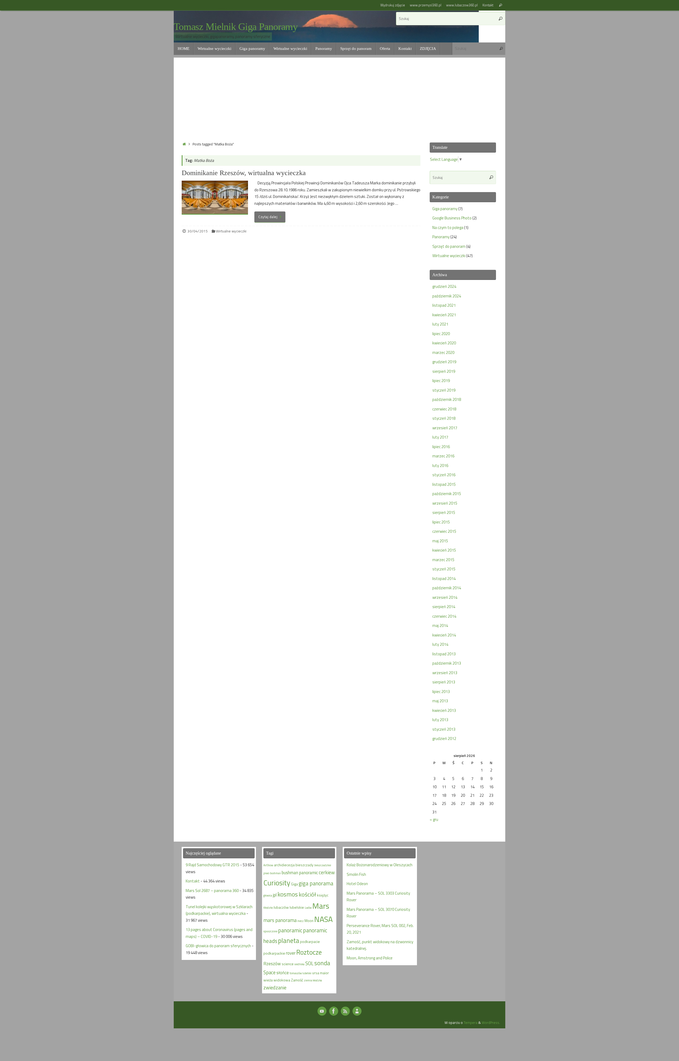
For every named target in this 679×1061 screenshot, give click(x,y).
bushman (275, 873)
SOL (309, 963)
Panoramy (441, 237)
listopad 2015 (444, 484)
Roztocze (309, 952)
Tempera (470, 1022)
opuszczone (270, 931)
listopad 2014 (444, 578)
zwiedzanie (274, 987)
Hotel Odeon (357, 884)
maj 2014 (440, 625)
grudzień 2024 (444, 286)
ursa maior (320, 973)
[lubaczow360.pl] (322, 1011)
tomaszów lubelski (300, 973)
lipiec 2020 (441, 334)
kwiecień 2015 (444, 550)
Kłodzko (268, 908)
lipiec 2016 (441, 447)
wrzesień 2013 (444, 673)
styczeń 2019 (443, 390)
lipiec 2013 (441, 691)
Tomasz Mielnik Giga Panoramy (236, 26)
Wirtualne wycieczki (231, 231)
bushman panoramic (300, 872)
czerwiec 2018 (444, 409)
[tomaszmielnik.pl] (333, 1011)
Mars (320, 906)
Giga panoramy (445, 209)
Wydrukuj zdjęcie (392, 5)
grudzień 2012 (444, 738)
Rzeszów (272, 963)
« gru (434, 819)
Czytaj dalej (267, 216)
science (288, 964)
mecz (300, 921)
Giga (294, 884)
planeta (288, 941)
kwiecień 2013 (444, 710)
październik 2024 (446, 296)
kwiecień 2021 (444, 315)
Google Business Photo (452, 218)
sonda (322, 963)
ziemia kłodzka (313, 980)
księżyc (322, 895)
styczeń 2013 (443, 729)
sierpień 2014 (443, 607)
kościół (307, 894)
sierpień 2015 (443, 512)
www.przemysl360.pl (425, 5)
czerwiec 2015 (444, 531)
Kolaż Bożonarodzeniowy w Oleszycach (379, 865)
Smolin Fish (356, 874)
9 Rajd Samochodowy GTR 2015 (212, 865)
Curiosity (276, 882)
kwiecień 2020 (444, 343)
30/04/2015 (198, 231)
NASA (323, 919)
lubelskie (297, 907)
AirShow (268, 865)
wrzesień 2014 (444, 597)
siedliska (299, 964)
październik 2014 (446, 588)
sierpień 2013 (443, 682)
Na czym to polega (447, 227)
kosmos (287, 894)
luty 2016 (440, 465)
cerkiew (327, 872)
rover (290, 953)
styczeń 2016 (443, 475)
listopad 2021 (444, 305)
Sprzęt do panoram (448, 246)
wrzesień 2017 (444, 428)
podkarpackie (274, 953)
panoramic (290, 930)
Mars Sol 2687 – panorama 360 (212, 890)
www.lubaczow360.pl (462, 5)
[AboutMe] (357, 1011)
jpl (275, 894)
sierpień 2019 (443, 371)
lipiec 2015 (441, 522)
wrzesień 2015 (444, 503)
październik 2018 (446, 399)
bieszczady (304, 865)
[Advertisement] (339, 95)
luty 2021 (440, 324)
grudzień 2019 (444, 362)
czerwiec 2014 (444, 616)
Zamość (297, 980)
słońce (282, 972)
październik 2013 (446, 663)
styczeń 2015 (443, 569)
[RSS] (345, 1011)
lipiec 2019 (441, 381)
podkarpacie (310, 941)
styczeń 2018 (443, 418)
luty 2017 (440, 437)
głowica (267, 895)
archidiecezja (284, 865)
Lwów (308, 908)
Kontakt (487, 5)
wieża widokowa (276, 980)
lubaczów (281, 907)
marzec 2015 (443, 560)
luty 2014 (440, 644)
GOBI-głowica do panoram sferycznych (218, 946)
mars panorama (280, 920)
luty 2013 (440, 720)
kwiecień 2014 (444, 635)
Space (269, 972)
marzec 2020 (443, 352)
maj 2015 (440, 541)
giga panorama (316, 883)
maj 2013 (440, 701)
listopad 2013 (444, 654)
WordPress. (491, 1022)
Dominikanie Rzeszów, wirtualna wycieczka (244, 173)
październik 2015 (446, 494)
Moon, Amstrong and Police (370, 958)
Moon (309, 920)
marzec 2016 (443, 456)
